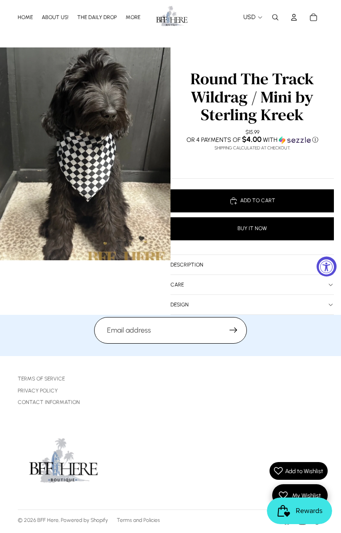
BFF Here (48, 520)
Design (179, 305)
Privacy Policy (38, 391)
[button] (252, 139)
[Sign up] (233, 330)
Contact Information (49, 402)
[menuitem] (133, 17)
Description (186, 265)
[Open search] (275, 17)
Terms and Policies (138, 520)
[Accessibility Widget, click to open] (327, 267)
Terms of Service (41, 379)
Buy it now (252, 228)
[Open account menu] (294, 17)
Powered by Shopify (84, 520)
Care (177, 285)
